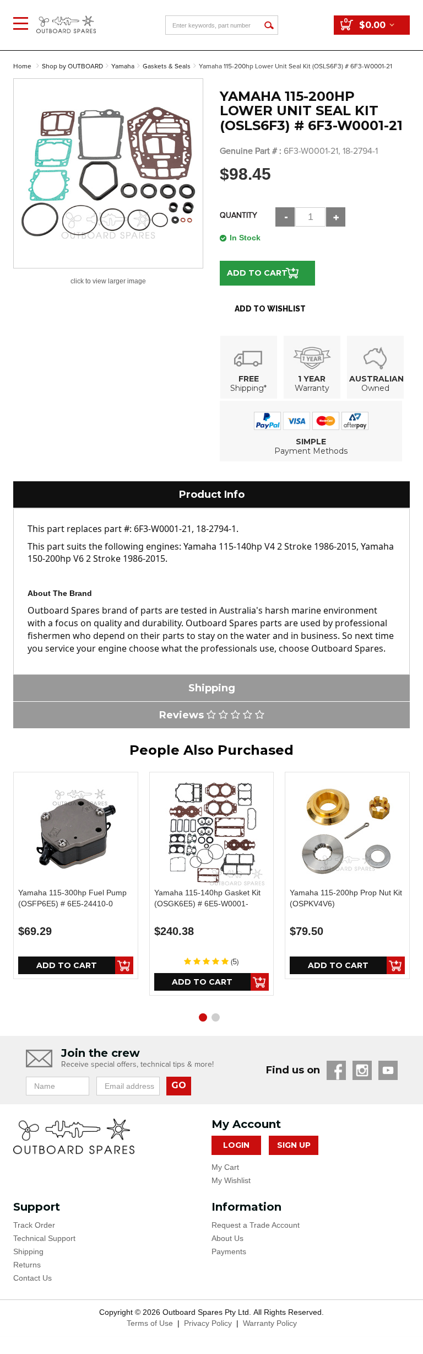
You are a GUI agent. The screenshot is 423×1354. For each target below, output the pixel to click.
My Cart (225, 1167)
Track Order (34, 1225)
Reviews (183, 715)
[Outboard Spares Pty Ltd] (66, 16)
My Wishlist (231, 1180)
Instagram (362, 1070)
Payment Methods (311, 451)
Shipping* (248, 388)
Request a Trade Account (256, 1225)
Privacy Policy (208, 1323)
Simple (311, 442)
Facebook (336, 1070)
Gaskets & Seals (167, 66)
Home (22, 66)
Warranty (312, 388)
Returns (27, 1264)
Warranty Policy (270, 1323)
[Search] (268, 25)
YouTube (388, 1070)
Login (236, 1145)
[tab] (211, 494)
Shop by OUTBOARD (72, 66)
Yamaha (122, 66)
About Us (227, 1238)
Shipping (28, 1251)
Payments (229, 1251)
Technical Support (44, 1238)
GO (178, 1085)
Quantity (238, 215)
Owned (375, 388)
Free (248, 379)
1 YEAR (312, 379)
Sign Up (294, 1145)
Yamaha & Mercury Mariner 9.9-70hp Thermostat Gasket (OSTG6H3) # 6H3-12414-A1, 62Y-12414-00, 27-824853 (90, 1304)
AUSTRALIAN (376, 379)
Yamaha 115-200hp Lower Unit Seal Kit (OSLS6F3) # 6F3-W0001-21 (295, 66)
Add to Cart (257, 273)
